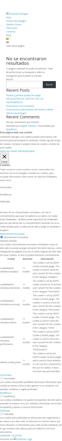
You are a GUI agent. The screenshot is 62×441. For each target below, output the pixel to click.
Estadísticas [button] (5, 392)
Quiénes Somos (14, 24)
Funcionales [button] (6, 375)
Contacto (10, 31)
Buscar (9, 79)
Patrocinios (11, 28)
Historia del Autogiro (16, 20)
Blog (8, 35)
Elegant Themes (28, 125)
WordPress (11, 129)
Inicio (8, 17)
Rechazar (22, 151)
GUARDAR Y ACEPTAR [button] (11, 435)
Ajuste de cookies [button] (8, 151)
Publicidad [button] (5, 410)
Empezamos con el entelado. (20, 105)
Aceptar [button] (31, 151)
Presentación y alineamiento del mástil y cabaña (29, 109)
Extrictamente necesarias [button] (12, 233)
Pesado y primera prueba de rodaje (23, 95)
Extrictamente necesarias (16, 237)
